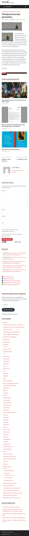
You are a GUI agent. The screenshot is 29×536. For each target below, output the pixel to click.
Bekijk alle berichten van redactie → (17, 171)
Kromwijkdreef (6, 439)
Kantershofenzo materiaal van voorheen (11, 11)
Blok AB (5, 390)
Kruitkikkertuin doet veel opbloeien (11, 507)
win (5, 353)
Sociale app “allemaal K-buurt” (11, 284)
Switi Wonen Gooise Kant (9, 458)
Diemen (5, 395)
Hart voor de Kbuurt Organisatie (11, 490)
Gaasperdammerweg (13, 72)
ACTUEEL (4, 322)
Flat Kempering (7, 397)
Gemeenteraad (6, 342)
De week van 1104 (7, 329)
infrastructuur (22, 72)
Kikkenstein (6, 424)
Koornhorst (6, 434)
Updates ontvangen (8, 309)
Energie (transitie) (7, 351)
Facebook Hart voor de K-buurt (11, 280)
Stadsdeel (5, 373)
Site (3, 222)
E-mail (4, 216)
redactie (13, 19)
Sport (4, 371)
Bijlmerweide (6, 388)
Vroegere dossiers (6, 466)
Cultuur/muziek (7, 349)
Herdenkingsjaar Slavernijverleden (11, 332)
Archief (5, 468)
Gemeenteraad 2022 (9, 470)
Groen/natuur (6, 361)
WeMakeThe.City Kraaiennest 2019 (12, 497)
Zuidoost (5, 461)
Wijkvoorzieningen (7, 380)
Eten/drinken (6, 356)
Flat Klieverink (6, 400)
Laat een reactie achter (20, 19)
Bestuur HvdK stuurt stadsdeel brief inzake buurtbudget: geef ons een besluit (13, 125)
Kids (4, 366)
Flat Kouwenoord (7, 402)
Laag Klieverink (7, 444)
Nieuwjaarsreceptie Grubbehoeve (11, 149)
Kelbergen (5, 422)
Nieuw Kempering (7, 454)
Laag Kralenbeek (7, 449)
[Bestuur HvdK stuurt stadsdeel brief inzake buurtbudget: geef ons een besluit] (14, 115)
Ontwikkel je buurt (8, 480)
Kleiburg (5, 427)
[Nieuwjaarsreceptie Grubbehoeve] (14, 140)
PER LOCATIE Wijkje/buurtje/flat (10, 383)
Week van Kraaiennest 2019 (10, 495)
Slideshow (4, 464)
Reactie (4, 190)
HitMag (18, 534)
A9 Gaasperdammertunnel (9, 385)
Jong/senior (6, 363)
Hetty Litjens (5, 265)
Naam (4, 209)
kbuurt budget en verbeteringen (11, 334)
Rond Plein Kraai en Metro (9, 456)
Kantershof (6, 417)
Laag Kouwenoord (7, 446)
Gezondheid (6, 358)
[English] (5, 241)
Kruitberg (5, 441)
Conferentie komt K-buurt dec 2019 (12, 488)
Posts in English (8, 477)
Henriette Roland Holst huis (10, 412)
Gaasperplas (6, 407)
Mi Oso (5, 451)
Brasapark (5, 393)
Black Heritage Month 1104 (10, 483)
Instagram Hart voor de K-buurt (12, 282)
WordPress (12, 534)
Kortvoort (5, 436)
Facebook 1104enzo (8, 279)
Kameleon (5, 415)
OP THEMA (5, 344)
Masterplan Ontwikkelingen (10, 337)
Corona (5, 346)
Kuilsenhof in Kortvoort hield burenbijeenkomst (14, 517)
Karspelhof (6, 419)
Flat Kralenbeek (7, 405)
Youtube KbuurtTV (8, 277)
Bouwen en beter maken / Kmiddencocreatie (14, 327)
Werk (4, 378)
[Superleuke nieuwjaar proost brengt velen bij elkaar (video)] (14, 90)
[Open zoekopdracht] (25, 6)
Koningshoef (6, 432)
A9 (6, 72)
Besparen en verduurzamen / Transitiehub (13, 324)
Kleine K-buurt (6, 429)
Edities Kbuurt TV (9, 475)
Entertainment (6, 339)
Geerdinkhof (6, 410)
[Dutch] (3, 241)
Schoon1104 (6, 368)
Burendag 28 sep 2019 (8, 485)
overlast (4, 74)
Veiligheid (5, 376)
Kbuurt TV (6, 473)
